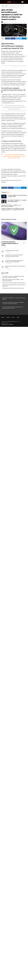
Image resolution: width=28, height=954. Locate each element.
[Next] (15, 215)
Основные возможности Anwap (11, 250)
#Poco (13, 317)
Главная (2, 5)
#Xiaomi (2, 317)
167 (13, 198)
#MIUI (18, 317)
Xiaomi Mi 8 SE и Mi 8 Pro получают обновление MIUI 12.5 (14, 282)
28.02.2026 (16, 206)
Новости (6, 5)
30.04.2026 (10, 203)
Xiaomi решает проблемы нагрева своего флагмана (13, 288)
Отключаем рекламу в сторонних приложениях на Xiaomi (9, 243)
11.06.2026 (10, 198)
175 (13, 203)
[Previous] (13, 215)
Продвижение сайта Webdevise (7, 324)
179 (19, 206)
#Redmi (8, 317)
